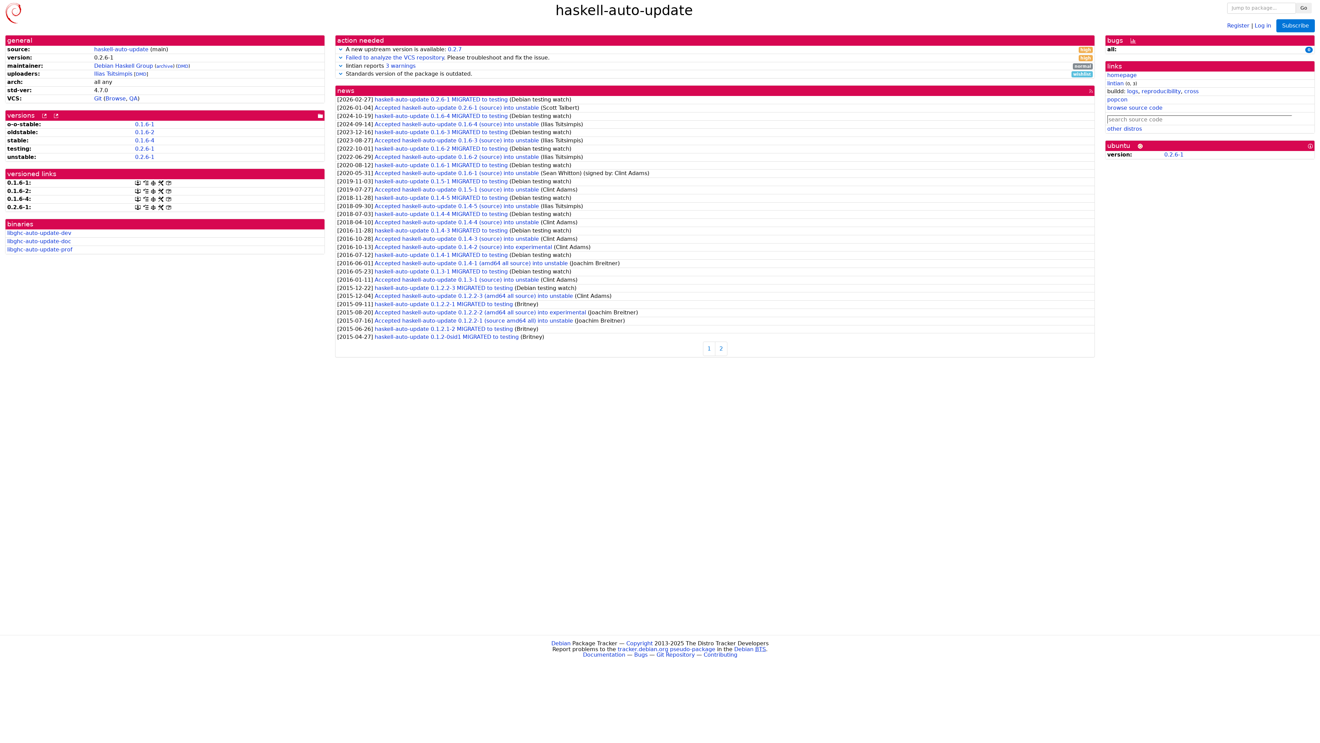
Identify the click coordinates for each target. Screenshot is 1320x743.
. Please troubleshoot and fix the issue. (718, 58)
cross (1191, 91)
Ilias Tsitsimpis (113, 74)
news (345, 91)
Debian (561, 643)
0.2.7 (455, 49)
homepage (1122, 75)
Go (1303, 8)
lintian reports (717, 66)
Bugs (641, 655)
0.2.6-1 (144, 149)
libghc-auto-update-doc (39, 241)
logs (1132, 91)
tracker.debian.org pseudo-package (666, 649)
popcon (1117, 99)
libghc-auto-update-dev (39, 233)
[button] (340, 49)
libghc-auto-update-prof (40, 249)
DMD (183, 66)
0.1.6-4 (144, 140)
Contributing (720, 655)
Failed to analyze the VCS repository (395, 57)
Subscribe (1295, 25)
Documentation (604, 655)
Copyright (639, 643)
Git (98, 98)
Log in (1263, 25)
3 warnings (401, 66)
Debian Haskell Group (123, 66)
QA (133, 98)
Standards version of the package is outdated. (717, 74)
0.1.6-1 (144, 124)
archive (164, 66)
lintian (1115, 83)
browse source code (1135, 108)
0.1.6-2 (144, 132)
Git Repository (676, 655)
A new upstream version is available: (717, 50)
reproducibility (1161, 91)
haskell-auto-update (121, 49)
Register (1238, 25)
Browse (116, 98)
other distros (1124, 129)
